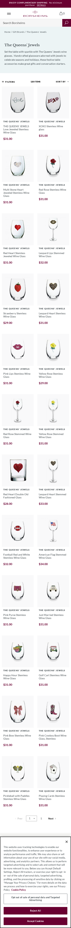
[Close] (67, 842)
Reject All (35, 910)
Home (7, 32)
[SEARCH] (66, 23)
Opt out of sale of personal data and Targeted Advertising (35, 899)
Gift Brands (18, 32)
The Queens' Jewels (36, 32)
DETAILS (41, 5)
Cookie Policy (18, 889)
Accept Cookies (35, 921)
